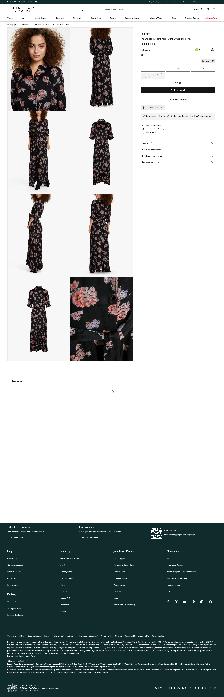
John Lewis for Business (177, 578)
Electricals (77, 18)
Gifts (174, 18)
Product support (14, 571)
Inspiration (64, 604)
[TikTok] (210, 603)
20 (147, 76)
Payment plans (120, 558)
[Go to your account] (201, 9)
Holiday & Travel (155, 18)
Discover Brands (192, 18)
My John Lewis (198, 2)
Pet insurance (119, 585)
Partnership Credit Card (124, 565)
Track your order (14, 608)
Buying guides (66, 571)
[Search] (81, 9)
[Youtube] (184, 603)
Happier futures (173, 585)
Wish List (64, 591)
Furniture (60, 18)
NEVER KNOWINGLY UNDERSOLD (22, 2)
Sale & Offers (211, 18)
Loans (116, 598)
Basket (63, 585)
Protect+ (171, 591)
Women (10, 18)
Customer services (15, 565)
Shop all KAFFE (62, 24)
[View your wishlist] (207, 9)
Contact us (12, 558)
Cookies (118, 636)
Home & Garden (40, 18)
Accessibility (143, 636)
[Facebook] (168, 603)
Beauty (113, 18)
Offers (63, 611)
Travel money (119, 571)
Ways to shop (154, 2)
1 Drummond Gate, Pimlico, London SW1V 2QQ (39, 645)
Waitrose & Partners (175, 565)
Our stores (212, 2)
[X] (176, 603)
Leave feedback (16, 537)
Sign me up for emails (90, 537)
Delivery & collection (16, 602)
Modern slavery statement (87, 636)
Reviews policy (158, 636)
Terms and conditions (16, 636)
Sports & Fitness (132, 18)
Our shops (11, 578)
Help (167, 2)
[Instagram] (201, 603)
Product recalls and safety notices (58, 636)
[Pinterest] (193, 603)
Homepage (11, 24)
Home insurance (120, 578)
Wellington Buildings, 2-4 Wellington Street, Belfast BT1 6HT (103, 650)
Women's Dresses (42, 24)
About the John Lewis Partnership (181, 571)
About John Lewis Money (124, 604)
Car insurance (119, 591)
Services (63, 565)
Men (22, 18)
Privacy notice (107, 636)
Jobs (168, 558)
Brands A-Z (65, 598)
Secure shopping (35, 636)
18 (203, 68)
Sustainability (130, 636)
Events (63, 618)
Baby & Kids (96, 18)
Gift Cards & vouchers (69, 558)
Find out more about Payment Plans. (21, 656)
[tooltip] (213, 50)
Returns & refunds (15, 615)
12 (178, 68)
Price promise (13, 585)
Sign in (196, 9)
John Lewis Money (181, 2)
